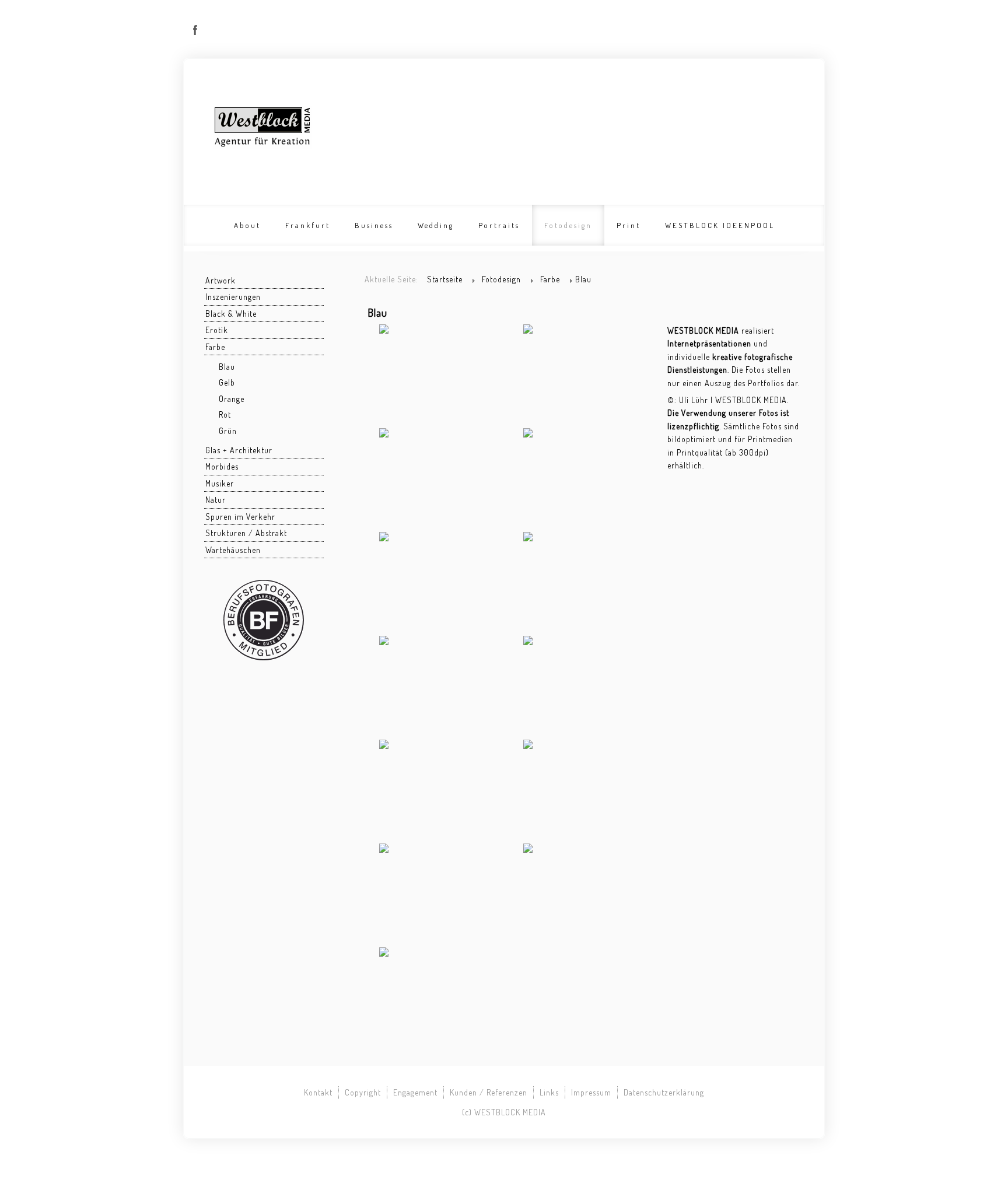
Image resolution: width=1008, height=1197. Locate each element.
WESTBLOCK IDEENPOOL (720, 225)
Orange (231, 399)
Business (374, 225)
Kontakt (318, 1092)
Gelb (227, 382)
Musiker (219, 483)
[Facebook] (195, 30)
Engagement (415, 1092)
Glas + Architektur (238, 450)
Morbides (222, 466)
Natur (215, 500)
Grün (228, 431)
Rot (225, 414)
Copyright (363, 1092)
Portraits (499, 225)
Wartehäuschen (233, 550)
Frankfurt (307, 225)
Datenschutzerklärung (664, 1092)
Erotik (216, 330)
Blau (227, 367)
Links (549, 1092)
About (247, 225)
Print (628, 225)
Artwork (220, 280)
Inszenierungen (233, 297)
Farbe (215, 347)
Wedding (436, 225)
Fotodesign (568, 225)
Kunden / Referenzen (488, 1092)
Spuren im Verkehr (240, 517)
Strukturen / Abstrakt (246, 533)
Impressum (591, 1092)
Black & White (231, 313)
